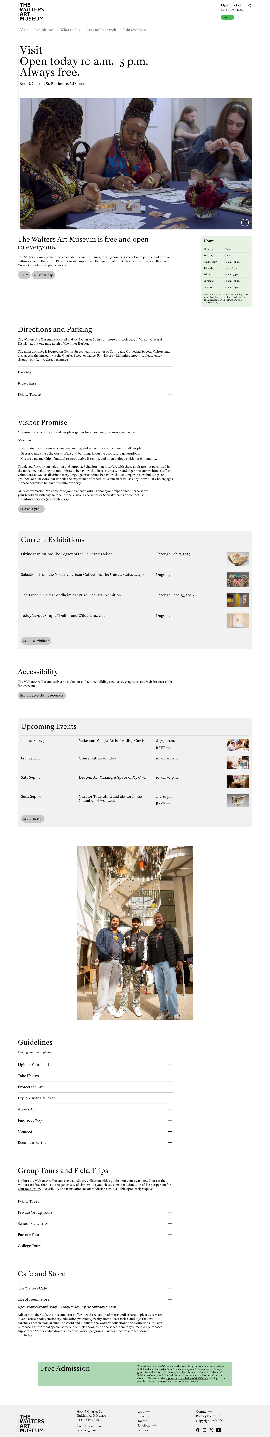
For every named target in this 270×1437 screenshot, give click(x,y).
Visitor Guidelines (31, 265)
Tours (24, 275)
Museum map (43, 275)
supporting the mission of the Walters (105, 261)
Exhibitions (44, 30)
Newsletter (144, 1425)
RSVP (160, 748)
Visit (24, 30)
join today (25, 1335)
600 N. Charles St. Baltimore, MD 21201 (52, 83)
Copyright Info (207, 1421)
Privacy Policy (206, 1416)
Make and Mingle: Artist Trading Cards (112, 740)
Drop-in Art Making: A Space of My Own (112, 777)
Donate (227, 17)
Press (141, 1416)
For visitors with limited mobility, (120, 355)
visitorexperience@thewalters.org (45, 499)
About (141, 1411)
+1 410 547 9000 (88, 1419)
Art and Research (101, 30)
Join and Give (134, 30)
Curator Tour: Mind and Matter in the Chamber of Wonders (110, 798)
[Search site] (250, 5)
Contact (202, 1411)
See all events (32, 819)
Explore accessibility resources (42, 695)
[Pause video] (245, 222)
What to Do (70, 30)
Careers (143, 1430)
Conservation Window (98, 758)
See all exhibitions (36, 641)
